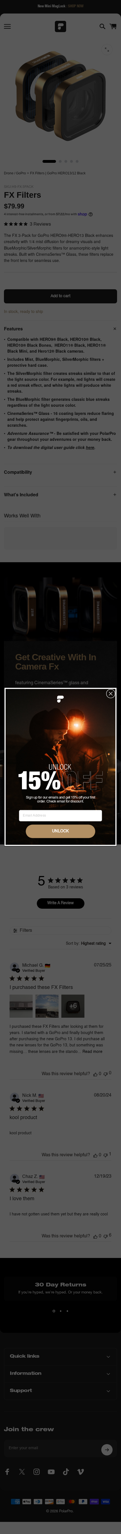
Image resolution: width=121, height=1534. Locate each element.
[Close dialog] (111, 694)
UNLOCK (60, 831)
